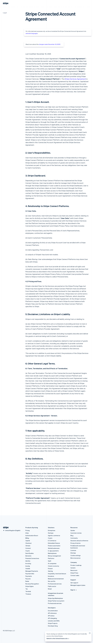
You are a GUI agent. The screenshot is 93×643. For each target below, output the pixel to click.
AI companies (52, 563)
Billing (27, 538)
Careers (72, 568)
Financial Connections (32, 558)
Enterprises (51, 530)
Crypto (27, 551)
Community (74, 538)
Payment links (29, 574)
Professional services (55, 584)
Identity (27, 561)
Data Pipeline (29, 553)
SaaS (49, 561)
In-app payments (53, 551)
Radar (27, 581)
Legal (5, 13)
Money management (54, 556)
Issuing (27, 566)
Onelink (27, 568)
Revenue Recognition (32, 584)
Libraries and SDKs (54, 621)
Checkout (28, 543)
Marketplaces (52, 553)
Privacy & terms (75, 543)
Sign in (72, 590)
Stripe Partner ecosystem (56, 601)
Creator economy (53, 566)
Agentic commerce (54, 535)
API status (51, 616)
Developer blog (53, 626)
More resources (75, 558)
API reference (52, 613)
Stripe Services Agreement (75, 79)
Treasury (28, 594)
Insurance (51, 576)
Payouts (28, 579)
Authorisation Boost (31, 535)
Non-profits (51, 581)
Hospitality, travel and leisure (57, 574)
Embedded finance (54, 543)
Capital (27, 540)
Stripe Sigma (29, 586)
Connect (28, 548)
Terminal (28, 591)
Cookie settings (75, 555)
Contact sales (74, 575)
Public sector (52, 586)
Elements (28, 556)
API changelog (52, 618)
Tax (26, 589)
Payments (28, 576)
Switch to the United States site (57, 638)
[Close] (89, 633)
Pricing (27, 530)
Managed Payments (31, 571)
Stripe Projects (52, 623)
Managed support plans (77, 585)
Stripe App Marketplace (55, 598)
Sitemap (73, 553)
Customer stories (76, 533)
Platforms (51, 558)
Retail (49, 589)
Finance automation (54, 546)
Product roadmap (75, 565)
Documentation (53, 611)
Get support (74, 583)
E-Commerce (52, 540)
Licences (73, 550)
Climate (27, 546)
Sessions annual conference (79, 540)
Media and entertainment (56, 579)
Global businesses (53, 548)
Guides (72, 530)
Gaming (50, 571)
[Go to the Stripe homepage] (5, 527)
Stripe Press (74, 573)
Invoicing (28, 563)
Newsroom (73, 570)
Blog (71, 535)
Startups (50, 533)
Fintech (50, 568)
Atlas (27, 533)
